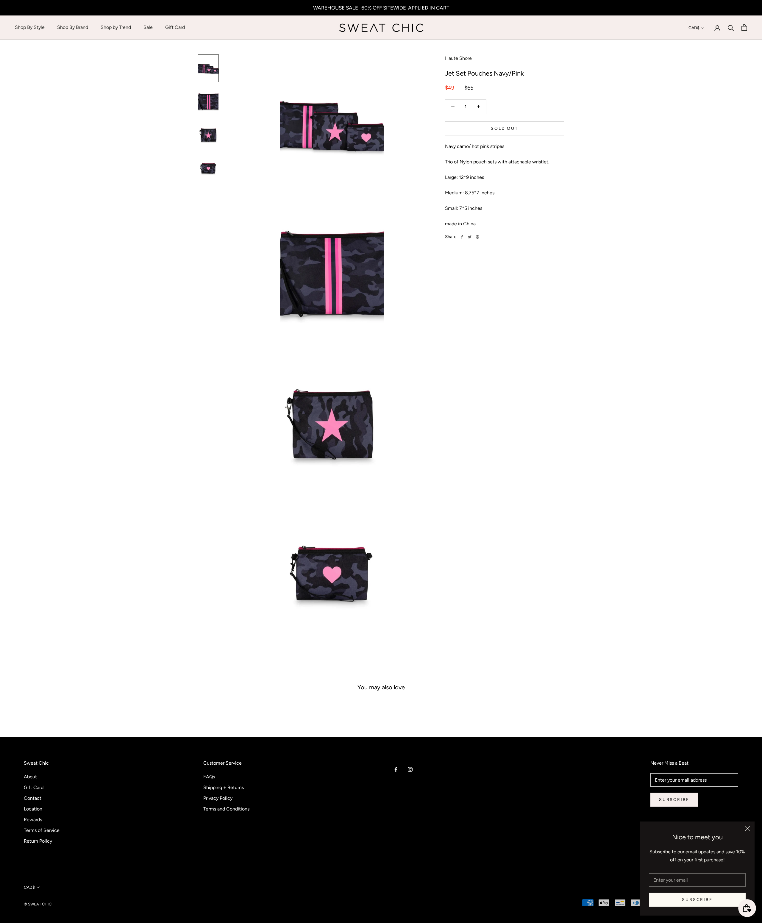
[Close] (747, 828)
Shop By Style (30, 27)
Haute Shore (458, 58)
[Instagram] (410, 769)
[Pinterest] (477, 237)
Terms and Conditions (226, 809)
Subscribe (697, 899)
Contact (32, 798)
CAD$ (693, 27)
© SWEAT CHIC (37, 904)
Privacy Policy (217, 798)
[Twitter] (469, 237)
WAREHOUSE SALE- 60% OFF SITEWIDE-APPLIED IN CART (381, 8)
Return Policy (38, 841)
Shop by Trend (116, 27)
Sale (148, 27)
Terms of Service (42, 830)
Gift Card (175, 27)
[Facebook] (462, 237)
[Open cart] (744, 27)
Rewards (33, 819)
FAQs (209, 777)
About (30, 777)
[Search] (731, 27)
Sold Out (504, 128)
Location (33, 809)
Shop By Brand (72, 27)
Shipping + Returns (223, 787)
